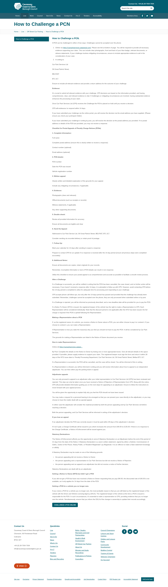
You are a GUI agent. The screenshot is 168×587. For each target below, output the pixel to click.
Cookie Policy (102, 579)
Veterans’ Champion (108, 557)
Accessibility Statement (131, 579)
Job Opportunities (89, 579)
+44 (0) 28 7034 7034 (22, 545)
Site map (17, 579)
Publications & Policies (83, 556)
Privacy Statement (38, 579)
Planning (53, 556)
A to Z (52, 549)
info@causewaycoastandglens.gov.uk (27, 549)
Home (16, 31)
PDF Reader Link (115, 579)
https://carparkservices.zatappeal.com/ (77, 48)
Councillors (79, 559)
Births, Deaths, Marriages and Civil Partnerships (82, 532)
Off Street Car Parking (35, 31)
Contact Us (54, 546)
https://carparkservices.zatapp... (71, 347)
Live (22, 31)
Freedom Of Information (54, 579)
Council (52, 533)
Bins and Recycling (57, 559)
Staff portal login (148, 579)
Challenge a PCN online (65, 505)
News (52, 540)
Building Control (106, 550)
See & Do (53, 537)
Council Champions (108, 530)
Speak (21, 566)
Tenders (53, 553)
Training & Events (107, 553)
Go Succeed (105, 560)
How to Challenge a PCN (55, 31)
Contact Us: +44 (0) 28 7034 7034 (141, 4)
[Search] (151, 8)
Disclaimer (26, 579)
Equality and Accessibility (72, 579)
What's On (54, 543)
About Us (78, 547)
